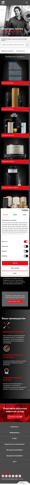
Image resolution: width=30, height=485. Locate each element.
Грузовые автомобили (14, 456)
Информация (14, 432)
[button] (3, 51)
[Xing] (13, 476)
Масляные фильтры (8, 109)
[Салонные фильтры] (15, 70)
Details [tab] (15, 214)
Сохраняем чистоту (21, 51)
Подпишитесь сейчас (14, 416)
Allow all (15, 263)
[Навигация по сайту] (27, 2)
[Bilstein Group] (23, 483)
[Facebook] (3, 476)
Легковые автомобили (14, 450)
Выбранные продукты (7, 51)
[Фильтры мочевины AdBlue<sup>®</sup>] (15, 175)
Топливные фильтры (8, 135)
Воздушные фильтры (8, 161)
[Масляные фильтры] (15, 96)
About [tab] (24, 214)
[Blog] (20, 476)
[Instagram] (6, 476)
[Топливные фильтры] (15, 122)
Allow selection (15, 268)
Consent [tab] (5, 214)
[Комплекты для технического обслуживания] (15, 201)
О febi (14, 438)
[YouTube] (9, 476)
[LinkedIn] (16, 476)
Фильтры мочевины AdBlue (10, 187)
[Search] (27, 45)
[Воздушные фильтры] (15, 148)
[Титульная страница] (3, 3)
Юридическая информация (14, 444)
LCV (14, 461)
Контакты (14, 427)
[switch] (26, 246)
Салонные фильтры (8, 83)
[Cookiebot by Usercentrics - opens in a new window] (21, 210)
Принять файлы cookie (14, 301)
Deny (15, 273)
